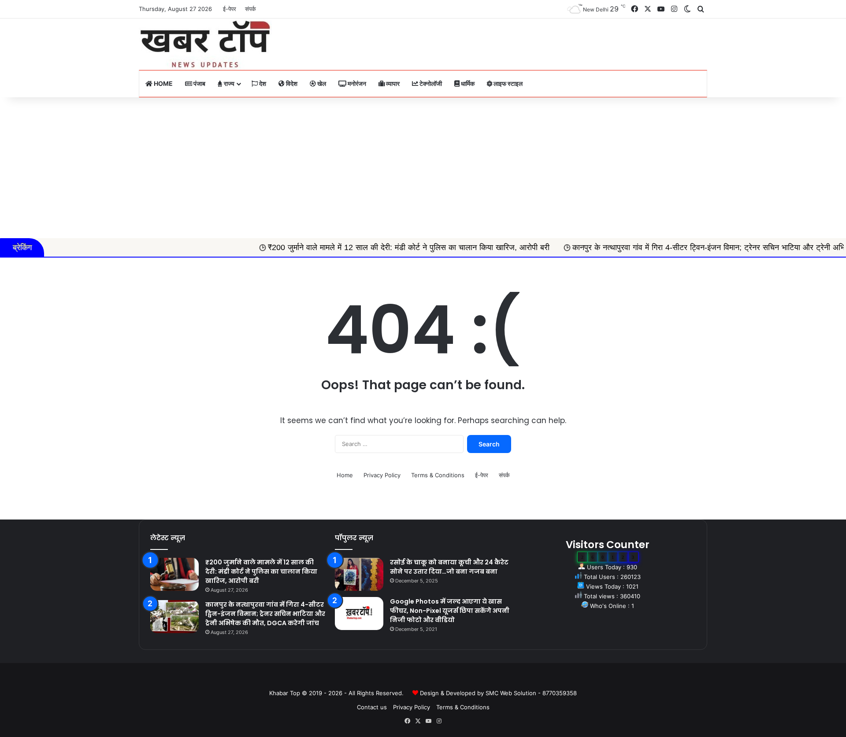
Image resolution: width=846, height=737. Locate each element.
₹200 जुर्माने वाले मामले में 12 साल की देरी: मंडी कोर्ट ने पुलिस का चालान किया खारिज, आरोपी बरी (371, 247)
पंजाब (198, 83)
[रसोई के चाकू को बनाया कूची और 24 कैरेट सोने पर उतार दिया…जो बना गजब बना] (359, 574)
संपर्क (250, 8)
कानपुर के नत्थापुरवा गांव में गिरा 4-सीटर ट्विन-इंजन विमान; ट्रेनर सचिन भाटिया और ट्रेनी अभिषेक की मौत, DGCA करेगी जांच (265, 613)
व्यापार (392, 83)
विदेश (291, 83)
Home (162, 83)
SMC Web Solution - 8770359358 (531, 692)
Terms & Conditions (437, 475)
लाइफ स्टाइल (507, 83)
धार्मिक (467, 83)
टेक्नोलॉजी (430, 83)
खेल (321, 83)
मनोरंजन (356, 83)
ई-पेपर (229, 8)
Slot (417, 678)
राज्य (228, 83)
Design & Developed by (453, 692)
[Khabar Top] (205, 44)
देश (262, 83)
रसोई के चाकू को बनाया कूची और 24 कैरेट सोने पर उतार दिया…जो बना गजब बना (449, 567)
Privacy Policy (382, 475)
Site (429, 678)
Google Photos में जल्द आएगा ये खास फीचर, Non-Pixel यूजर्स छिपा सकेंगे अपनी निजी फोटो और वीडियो (449, 610)
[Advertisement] (423, 167)
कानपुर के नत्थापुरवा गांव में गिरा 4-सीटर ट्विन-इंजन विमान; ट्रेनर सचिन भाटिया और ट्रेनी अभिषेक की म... (688, 247)
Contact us (372, 707)
